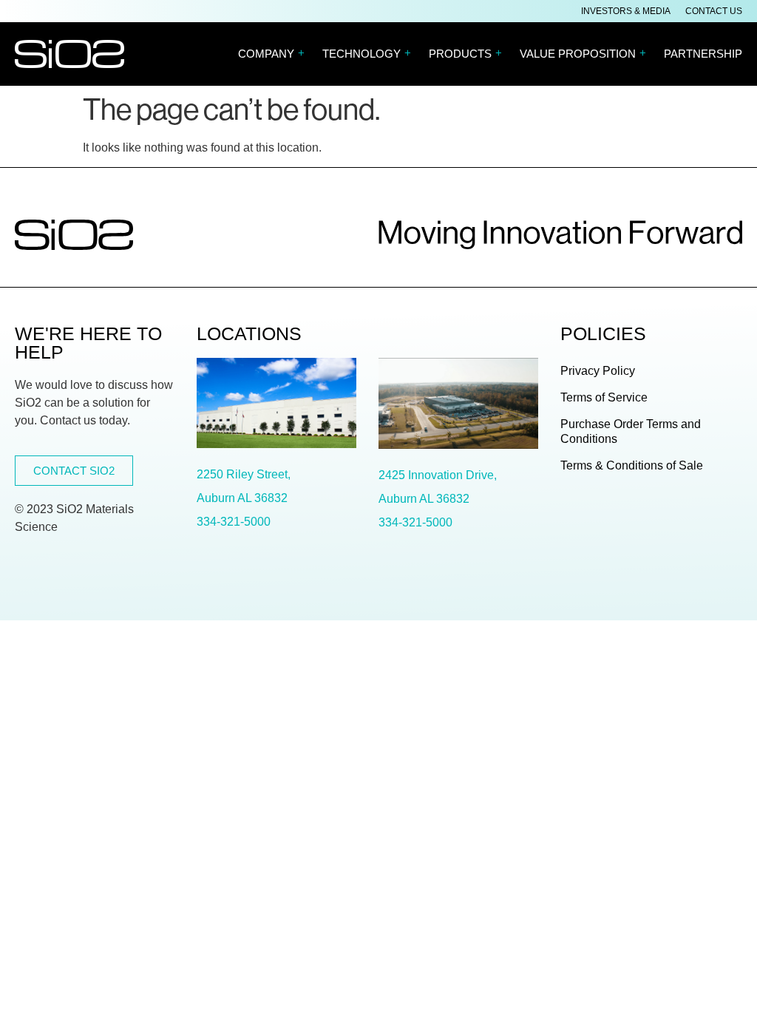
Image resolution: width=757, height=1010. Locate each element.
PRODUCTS (465, 53)
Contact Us (713, 11)
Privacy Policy (597, 371)
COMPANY (271, 53)
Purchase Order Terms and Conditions (630, 431)
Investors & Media (626, 11)
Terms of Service (604, 397)
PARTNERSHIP (703, 53)
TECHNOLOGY (366, 53)
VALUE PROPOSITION (583, 53)
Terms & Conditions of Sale (631, 465)
